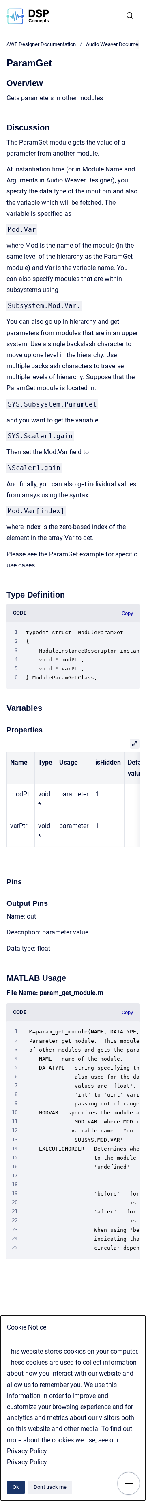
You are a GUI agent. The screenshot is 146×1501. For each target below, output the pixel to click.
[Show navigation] (129, 1483)
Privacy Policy (27, 1462)
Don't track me (50, 1487)
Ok (16, 1487)
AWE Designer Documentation (41, 44)
